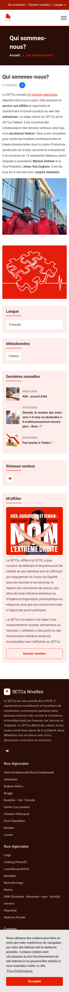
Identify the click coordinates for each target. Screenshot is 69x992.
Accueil (15, 55)
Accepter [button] (34, 981)
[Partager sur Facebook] (22, 85)
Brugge (8, 793)
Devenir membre (39, 5)
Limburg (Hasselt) (15, 862)
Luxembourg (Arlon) (16, 869)
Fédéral (14, 356)
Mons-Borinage (13, 883)
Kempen (9, 828)
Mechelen (10, 876)
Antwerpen (10, 779)
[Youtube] (10, 478)
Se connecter (16, 5)
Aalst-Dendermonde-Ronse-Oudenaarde (29, 772)
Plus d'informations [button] (20, 971)
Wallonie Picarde (14, 917)
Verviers (9, 903)
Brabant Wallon (13, 786)
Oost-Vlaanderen (14, 821)
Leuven (8, 835)
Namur (8, 889)
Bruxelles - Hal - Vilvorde (19, 800)
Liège (7, 855)
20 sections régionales (42, 94)
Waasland (10, 910)
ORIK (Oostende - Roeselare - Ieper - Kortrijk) (32, 896)
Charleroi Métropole (17, 814)
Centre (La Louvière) (17, 807)
